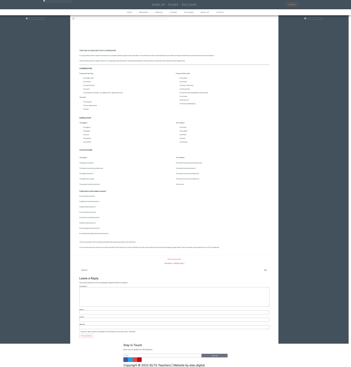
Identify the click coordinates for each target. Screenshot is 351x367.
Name (82, 309)
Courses (173, 12)
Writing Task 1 (179, 263)
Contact (220, 12)
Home (129, 12)
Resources (143, 12)
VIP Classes (189, 12)
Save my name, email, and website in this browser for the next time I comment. (108, 331)
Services (159, 12)
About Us (205, 12)
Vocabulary (169, 263)
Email (81, 317)
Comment (83, 286)
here (134, 242)
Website (82, 324)
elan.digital (197, 365)
